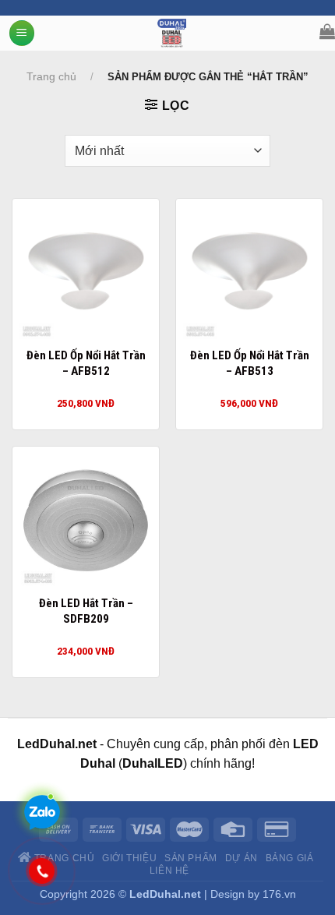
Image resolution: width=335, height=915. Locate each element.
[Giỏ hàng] (327, 31)
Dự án (241, 858)
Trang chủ (51, 76)
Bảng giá (290, 858)
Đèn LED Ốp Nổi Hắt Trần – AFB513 (249, 363)
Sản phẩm (190, 858)
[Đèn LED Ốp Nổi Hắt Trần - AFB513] (249, 272)
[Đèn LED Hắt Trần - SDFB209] (86, 520)
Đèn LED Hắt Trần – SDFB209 (86, 611)
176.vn (279, 894)
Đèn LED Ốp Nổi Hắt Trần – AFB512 (86, 363)
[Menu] (21, 33)
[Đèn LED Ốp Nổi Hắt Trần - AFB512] (86, 272)
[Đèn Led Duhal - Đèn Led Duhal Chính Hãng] (171, 33)
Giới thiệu (129, 858)
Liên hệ (169, 870)
